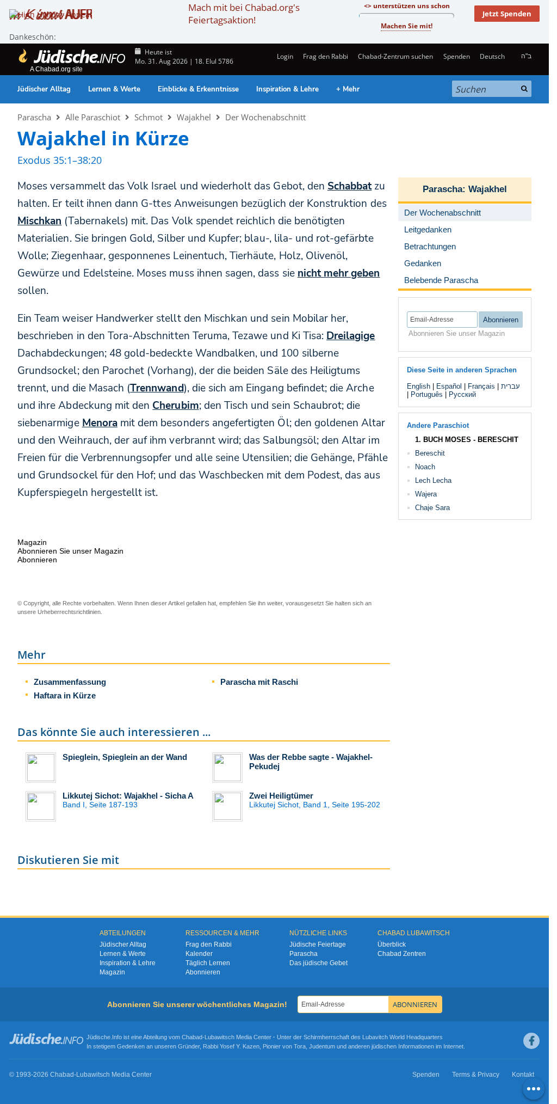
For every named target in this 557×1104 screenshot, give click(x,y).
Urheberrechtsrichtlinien (69, 612)
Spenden (456, 56)
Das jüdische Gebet (318, 963)
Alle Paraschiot (92, 117)
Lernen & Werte (114, 89)
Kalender (199, 954)
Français (481, 386)
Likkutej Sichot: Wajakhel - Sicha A (128, 795)
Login (284, 56)
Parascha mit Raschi (259, 681)
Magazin (112, 972)
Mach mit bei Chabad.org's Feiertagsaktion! (244, 13)
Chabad (192, 1037)
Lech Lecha (433, 480)
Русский (462, 394)
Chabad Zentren (401, 954)
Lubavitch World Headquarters (402, 1037)
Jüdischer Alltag (44, 89)
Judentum (322, 1046)
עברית (510, 386)
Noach (425, 467)
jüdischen (384, 1046)
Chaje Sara (432, 508)
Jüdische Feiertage (317, 944)
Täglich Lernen (207, 963)
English (418, 386)
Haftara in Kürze (65, 695)
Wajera (426, 494)
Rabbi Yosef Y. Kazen (231, 1046)
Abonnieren (202, 972)
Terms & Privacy (475, 1074)
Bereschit (430, 453)
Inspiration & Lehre (287, 89)
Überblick (391, 944)
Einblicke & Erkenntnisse (198, 89)
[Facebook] (531, 1041)
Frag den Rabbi (325, 56)
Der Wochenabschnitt (265, 117)
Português (427, 394)
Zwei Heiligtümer (281, 795)
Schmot (148, 117)
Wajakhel (194, 117)
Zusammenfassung (70, 681)
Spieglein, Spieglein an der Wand (125, 757)
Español (449, 386)
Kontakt (523, 1074)
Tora (300, 1046)
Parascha (34, 117)
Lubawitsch (219, 1037)
